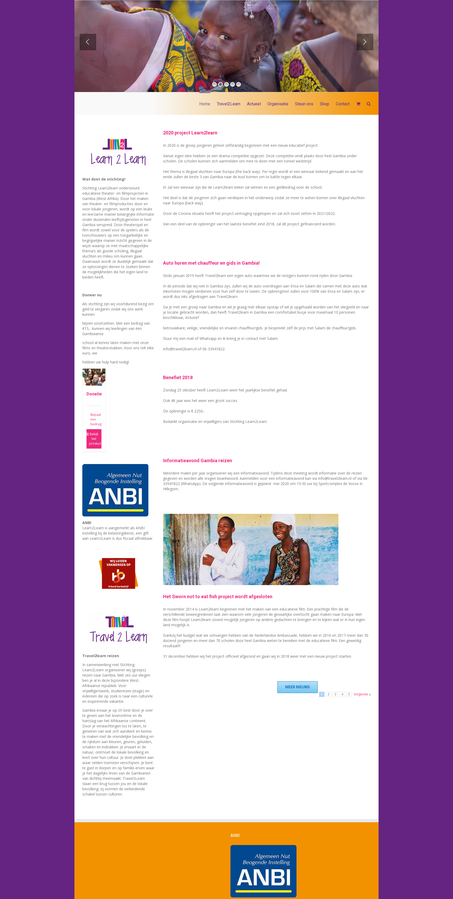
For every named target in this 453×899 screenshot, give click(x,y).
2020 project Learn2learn (190, 132)
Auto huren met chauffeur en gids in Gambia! (211, 263)
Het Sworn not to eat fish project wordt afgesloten (217, 596)
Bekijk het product (95, 439)
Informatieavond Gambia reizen (197, 460)
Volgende (361, 694)
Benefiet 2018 (178, 377)
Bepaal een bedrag (95, 419)
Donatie (94, 393)
